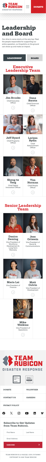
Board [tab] (35, 58)
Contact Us (9, 397)
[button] (13, 94)
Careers (30, 397)
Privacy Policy (11, 405)
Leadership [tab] (14, 58)
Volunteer (32, 389)
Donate (38, 6)
